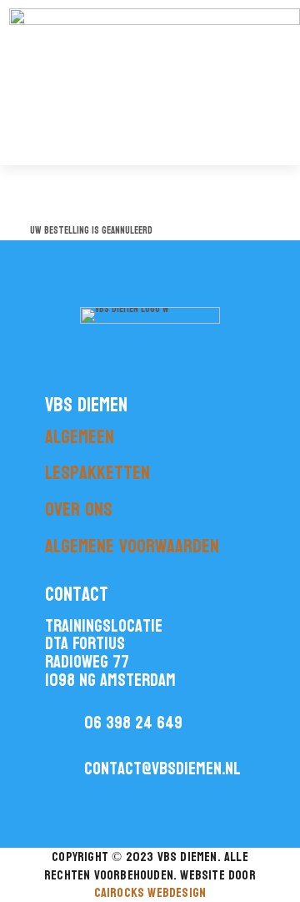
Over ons (78, 509)
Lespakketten (97, 473)
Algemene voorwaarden (132, 546)
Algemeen (79, 437)
